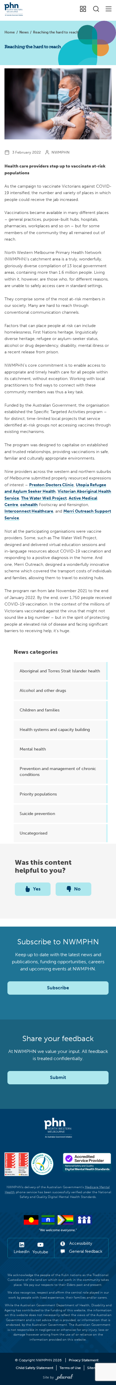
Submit (58, 1077)
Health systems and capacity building (55, 729)
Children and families (39, 710)
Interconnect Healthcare (28, 511)
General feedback (85, 1251)
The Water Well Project (44, 498)
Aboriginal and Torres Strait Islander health (60, 671)
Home (9, 32)
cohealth (29, 504)
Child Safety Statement (34, 1368)
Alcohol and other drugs (43, 690)
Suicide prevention (37, 813)
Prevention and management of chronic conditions (58, 771)
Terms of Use (70, 1368)
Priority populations (38, 794)
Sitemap (94, 1368)
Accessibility (80, 1243)
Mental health (33, 749)
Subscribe (58, 988)
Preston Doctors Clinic (51, 484)
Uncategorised (33, 833)
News (24, 32)
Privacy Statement (83, 1360)
